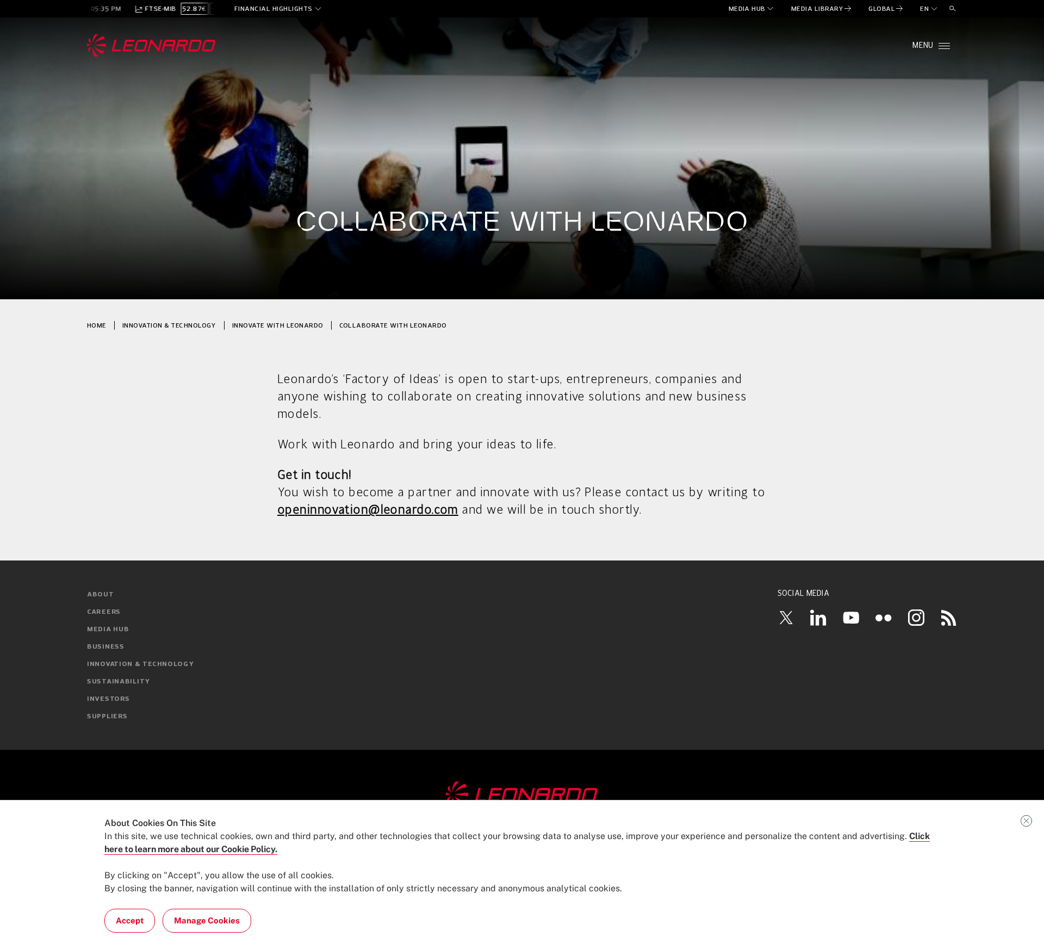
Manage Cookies (207, 920)
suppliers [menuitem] (107, 716)
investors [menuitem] (108, 699)
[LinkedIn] (818, 617)
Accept (130, 920)
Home (97, 325)
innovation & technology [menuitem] (140, 664)
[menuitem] (751, 8)
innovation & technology (169, 325)
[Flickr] (883, 617)
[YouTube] (851, 617)
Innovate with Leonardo (278, 325)
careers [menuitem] (104, 612)
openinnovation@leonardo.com (367, 510)
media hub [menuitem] (108, 629)
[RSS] (949, 617)
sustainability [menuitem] (118, 682)
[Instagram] (916, 617)
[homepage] (151, 45)
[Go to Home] (522, 795)
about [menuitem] (100, 594)
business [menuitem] (106, 647)
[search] (952, 8)
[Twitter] (786, 617)
